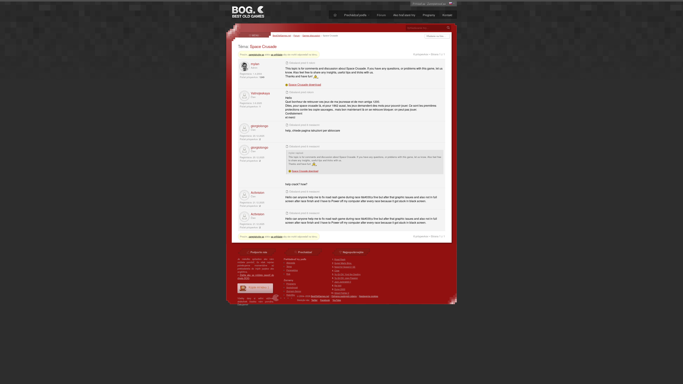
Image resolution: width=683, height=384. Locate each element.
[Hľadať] (448, 27)
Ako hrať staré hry (404, 15)
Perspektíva (292, 270)
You (336, 300)
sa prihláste (276, 54)
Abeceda (290, 262)
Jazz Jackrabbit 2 (342, 281)
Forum (296, 35)
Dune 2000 (339, 289)
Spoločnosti (292, 287)
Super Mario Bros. (343, 263)
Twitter (314, 300)
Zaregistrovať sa (436, 4)
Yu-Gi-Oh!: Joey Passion (346, 277)
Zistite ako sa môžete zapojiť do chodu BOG (255, 276)
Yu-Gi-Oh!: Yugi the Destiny (347, 274)
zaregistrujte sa (256, 54)
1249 (261, 77)
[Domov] (335, 15)
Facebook (325, 300)
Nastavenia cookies (368, 296)
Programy (429, 15)
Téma (289, 266)
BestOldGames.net (282, 35)
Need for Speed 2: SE (344, 266)
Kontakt (447, 15)
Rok (288, 273)
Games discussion (311, 35)
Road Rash (339, 259)
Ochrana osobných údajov (344, 296)
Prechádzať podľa (355, 15)
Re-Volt (337, 285)
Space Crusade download (304, 84)
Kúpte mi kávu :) (259, 287)
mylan (255, 64)
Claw (336, 270)
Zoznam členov (293, 291)
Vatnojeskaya (260, 93)
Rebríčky (290, 294)
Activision (257, 192)
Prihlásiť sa (419, 4)
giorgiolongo (259, 126)
